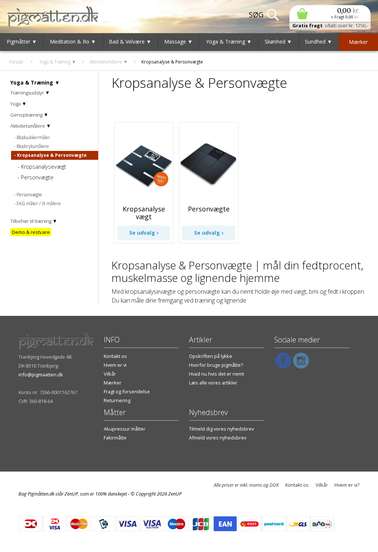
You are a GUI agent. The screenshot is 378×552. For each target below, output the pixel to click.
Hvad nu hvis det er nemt (216, 373)
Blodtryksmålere (33, 146)
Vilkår (110, 373)
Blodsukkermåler (33, 137)
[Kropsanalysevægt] (143, 197)
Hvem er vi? (347, 485)
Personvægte (37, 177)
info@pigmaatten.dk (40, 374)
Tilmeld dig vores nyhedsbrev (221, 428)
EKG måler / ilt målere (39, 203)
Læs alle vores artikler (213, 382)
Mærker (112, 382)
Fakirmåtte (115, 437)
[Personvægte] (208, 197)
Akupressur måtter (124, 428)
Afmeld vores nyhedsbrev (217, 437)
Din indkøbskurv (330, 13)
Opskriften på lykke (210, 356)
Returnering (117, 400)
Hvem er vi (115, 365)
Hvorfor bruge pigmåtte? (216, 365)
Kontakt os (115, 356)
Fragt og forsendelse (127, 391)
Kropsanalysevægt (43, 166)
